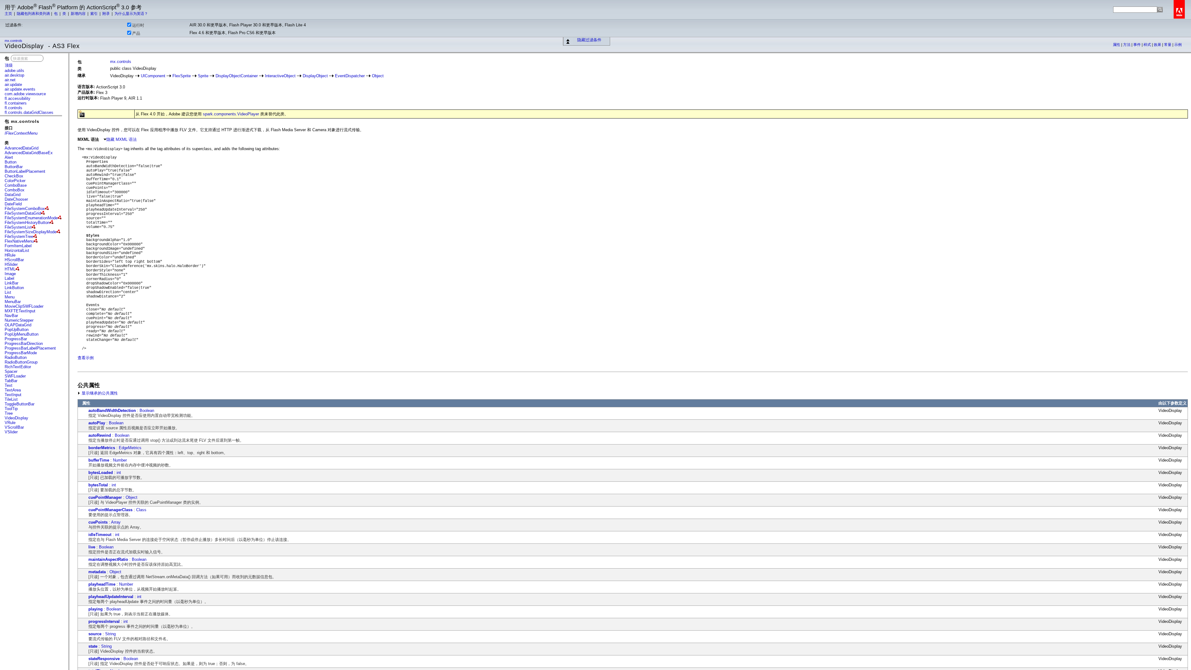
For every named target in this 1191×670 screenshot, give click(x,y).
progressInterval (104, 621)
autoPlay (96, 423)
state (92, 646)
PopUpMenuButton (21, 334)
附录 (106, 13)
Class (141, 509)
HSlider (11, 264)
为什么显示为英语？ (131, 13)
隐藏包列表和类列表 (33, 13)
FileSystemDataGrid (23, 213)
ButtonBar (14, 166)
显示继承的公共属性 (99, 393)
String (110, 634)
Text (8, 385)
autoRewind (99, 435)
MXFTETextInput (20, 311)
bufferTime (98, 460)
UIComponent (153, 76)
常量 (1168, 44)
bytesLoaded (100, 472)
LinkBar (11, 283)
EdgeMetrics (130, 447)
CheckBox (14, 176)
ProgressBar (16, 339)
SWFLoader (15, 376)
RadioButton (16, 357)
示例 (1178, 44)
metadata (97, 572)
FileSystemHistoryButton (27, 222)
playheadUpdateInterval (110, 596)
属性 (1117, 44)
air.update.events (20, 89)
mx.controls (14, 40)
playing (95, 609)
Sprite (203, 76)
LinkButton (14, 287)
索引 (94, 13)
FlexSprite (181, 76)
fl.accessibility (17, 98)
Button (10, 162)
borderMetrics (101, 447)
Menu (10, 297)
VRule (10, 422)
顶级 (9, 65)
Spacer (11, 371)
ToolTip (11, 408)
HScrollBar (14, 259)
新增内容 (79, 13)
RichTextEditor (18, 366)
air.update (13, 84)
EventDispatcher (350, 76)
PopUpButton (17, 329)
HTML (10, 269)
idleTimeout (99, 534)
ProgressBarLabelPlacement (30, 348)
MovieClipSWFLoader (24, 306)
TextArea (13, 390)
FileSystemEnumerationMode (31, 218)
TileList (11, 399)
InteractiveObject (280, 76)
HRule (10, 255)
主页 (9, 13)
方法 (1127, 44)
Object (378, 76)
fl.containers (16, 103)
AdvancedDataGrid (21, 148)
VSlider (11, 432)
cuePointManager (105, 497)
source (94, 634)
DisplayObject (315, 76)
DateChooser (16, 199)
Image (10, 273)
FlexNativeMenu (19, 241)
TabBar (11, 380)
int (119, 472)
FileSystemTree (19, 236)
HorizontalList (17, 250)
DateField (13, 204)
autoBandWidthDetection (112, 410)
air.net (10, 80)
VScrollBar (14, 427)
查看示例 (86, 357)
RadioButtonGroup (21, 362)
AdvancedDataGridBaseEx (29, 152)
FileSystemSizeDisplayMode (30, 232)
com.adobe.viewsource (25, 94)
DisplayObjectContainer (237, 76)
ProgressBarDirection (24, 343)
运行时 (138, 25)
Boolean (147, 410)
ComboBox (15, 190)
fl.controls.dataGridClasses (29, 112)
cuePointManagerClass (110, 509)
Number (120, 460)
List (8, 292)
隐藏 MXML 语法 (121, 139)
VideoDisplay (16, 418)
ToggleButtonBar (19, 404)
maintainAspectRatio (108, 559)
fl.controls (13, 107)
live (91, 547)
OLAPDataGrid (18, 325)
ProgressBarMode (21, 353)
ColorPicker (15, 180)
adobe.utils (14, 70)
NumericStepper (19, 320)
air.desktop (14, 75)
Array (116, 522)
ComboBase (16, 185)
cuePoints (98, 522)
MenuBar (13, 301)
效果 (1158, 44)
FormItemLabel (18, 245)
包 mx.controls (22, 121)
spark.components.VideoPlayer (231, 114)
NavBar (11, 315)
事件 (1137, 44)
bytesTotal (98, 485)
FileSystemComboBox (25, 208)
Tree (9, 413)
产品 (136, 33)
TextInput (13, 394)
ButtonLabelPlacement (25, 171)
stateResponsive (104, 658)
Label (9, 278)
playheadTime (101, 584)
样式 (1148, 44)
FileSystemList (18, 227)
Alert (9, 157)
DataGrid (12, 194)
